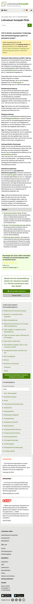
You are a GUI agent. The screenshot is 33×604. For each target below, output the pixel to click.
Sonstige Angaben (9, 451)
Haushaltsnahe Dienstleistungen (13, 404)
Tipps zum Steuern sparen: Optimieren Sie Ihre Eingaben (16, 336)
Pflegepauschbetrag (12, 118)
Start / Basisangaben (10, 393)
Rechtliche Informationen (11, 363)
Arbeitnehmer (8, 408)
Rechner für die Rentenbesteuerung (14, 225)
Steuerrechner (5, 538)
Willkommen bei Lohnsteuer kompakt (15, 311)
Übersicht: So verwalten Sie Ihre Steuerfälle (13, 315)
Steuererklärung (6, 154)
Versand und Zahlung (7, 576)
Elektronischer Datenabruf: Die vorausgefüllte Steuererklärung (16, 325)
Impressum (7, 367)
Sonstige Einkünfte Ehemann (12, 429)
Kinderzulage (17, 82)
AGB (2, 564)
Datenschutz (5, 567)
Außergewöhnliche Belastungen (13, 447)
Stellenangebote (6, 554)
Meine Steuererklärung (10, 320)
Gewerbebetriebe (9, 418)
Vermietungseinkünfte (10, 436)
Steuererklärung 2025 (11, 46)
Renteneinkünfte (9, 426)
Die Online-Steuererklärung (14, 6)
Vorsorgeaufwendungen (11, 440)
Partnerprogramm (6, 551)
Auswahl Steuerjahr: (9, 386)
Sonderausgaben (12, 175)
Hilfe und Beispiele (9, 356)
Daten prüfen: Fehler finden (12, 341)
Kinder (15, 177)
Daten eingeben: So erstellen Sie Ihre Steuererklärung (15, 331)
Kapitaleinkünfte (9, 411)
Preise (3, 573)
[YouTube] (23, 600)
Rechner (6, 360)
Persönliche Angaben (10, 397)
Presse (6, 371)
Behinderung (11, 70)
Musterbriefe (5, 541)
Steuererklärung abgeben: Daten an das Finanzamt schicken (16, 346)
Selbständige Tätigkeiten (11, 415)
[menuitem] (25, 10)
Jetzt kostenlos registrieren (17, 291)
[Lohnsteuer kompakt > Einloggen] (31, 10)
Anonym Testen (16, 295)
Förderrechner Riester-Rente (12, 213)
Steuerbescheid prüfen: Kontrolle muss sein (15, 352)
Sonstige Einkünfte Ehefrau (12, 433)
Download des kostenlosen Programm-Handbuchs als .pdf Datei (16, 376)
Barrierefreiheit (5, 570)
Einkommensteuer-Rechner (12, 237)
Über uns (4, 544)
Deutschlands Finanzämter (9, 535)
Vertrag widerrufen (7, 579)
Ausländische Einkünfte (11, 422)
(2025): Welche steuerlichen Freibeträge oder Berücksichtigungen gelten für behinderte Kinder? (16, 50)
